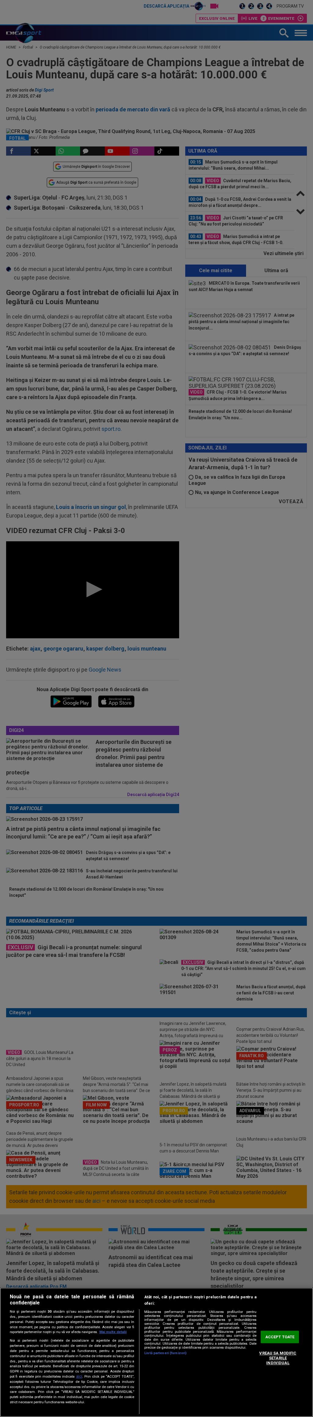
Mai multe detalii (113, 1332)
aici (79, 1376)
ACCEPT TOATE (280, 1337)
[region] (156, 1352)
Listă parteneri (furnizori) (165, 1353)
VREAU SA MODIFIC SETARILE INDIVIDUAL (277, 1358)
